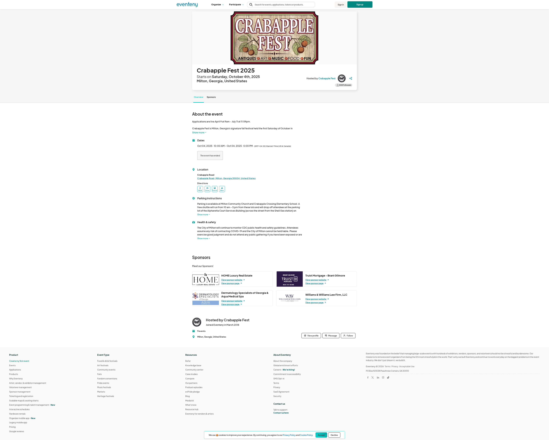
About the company (282, 361)
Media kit (189, 400)
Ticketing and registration (21, 396)
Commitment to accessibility (287, 374)
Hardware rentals (17, 413)
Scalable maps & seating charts (23, 400)
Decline (334, 435)
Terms (276, 383)
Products (13, 374)
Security (277, 396)
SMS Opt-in (278, 378)
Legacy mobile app (18, 422)
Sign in (341, 4)
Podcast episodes (193, 387)
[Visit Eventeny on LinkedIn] (378, 377)
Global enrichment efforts (285, 365)
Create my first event (19, 361)
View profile (313, 335)
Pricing (12, 427)
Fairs (99, 374)
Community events (106, 369)
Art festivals (102, 365)
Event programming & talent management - (32, 405)
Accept (321, 435)
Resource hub (191, 409)
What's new (190, 405)
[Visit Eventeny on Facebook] (368, 377)
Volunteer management (20, 387)
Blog (187, 396)
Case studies (191, 374)
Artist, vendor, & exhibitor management (27, 383)
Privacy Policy (289, 435)
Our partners (191, 383)
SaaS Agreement (281, 391)
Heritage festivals (105, 396)
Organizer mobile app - (22, 418)
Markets (101, 391)
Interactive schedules (19, 409)
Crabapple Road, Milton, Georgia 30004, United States (226, 178)
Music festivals (104, 387)
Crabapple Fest (326, 78)
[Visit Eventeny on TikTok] (388, 377)
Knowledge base (193, 365)
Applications (15, 369)
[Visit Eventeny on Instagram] (383, 377)
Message (332, 335)
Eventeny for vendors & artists (199, 413)
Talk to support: (281, 411)
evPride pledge (192, 391)
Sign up (359, 4)
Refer (188, 361)
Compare (189, 378)
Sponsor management (19, 391)
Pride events (103, 383)
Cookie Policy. (306, 435)
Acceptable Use (406, 366)
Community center (194, 369)
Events (12, 365)
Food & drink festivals (107, 361)
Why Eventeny (16, 378)
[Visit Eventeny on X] (373, 377)
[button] (218, 4)
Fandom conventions (107, 378)
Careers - (284, 369)
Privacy (276, 387)
